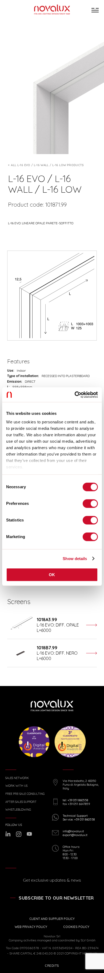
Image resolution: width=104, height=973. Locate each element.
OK (52, 574)
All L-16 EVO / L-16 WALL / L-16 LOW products (47, 165)
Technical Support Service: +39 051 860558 (79, 817)
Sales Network (17, 778)
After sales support (21, 802)
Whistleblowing (18, 809)
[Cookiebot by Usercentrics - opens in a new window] (75, 394)
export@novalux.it (75, 835)
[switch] (90, 503)
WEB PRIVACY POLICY (31, 927)
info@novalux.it (73, 831)
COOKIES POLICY (76, 927)
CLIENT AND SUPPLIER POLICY (52, 919)
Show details (75, 558)
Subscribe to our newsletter (56, 898)
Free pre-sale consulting (25, 794)
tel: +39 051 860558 (75, 800)
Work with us (16, 786)
